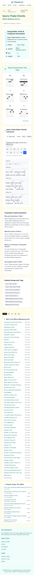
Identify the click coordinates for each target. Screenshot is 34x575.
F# (21, 152)
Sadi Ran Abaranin (9, 440)
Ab (7, 149)
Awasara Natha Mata (10, 329)
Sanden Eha (7, 445)
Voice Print (6, 489)
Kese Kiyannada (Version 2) (12, 362)
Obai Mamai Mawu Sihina (11, 407)
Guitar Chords (5, 541)
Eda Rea (6, 340)
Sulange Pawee (8, 460)
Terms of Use (5, 559)
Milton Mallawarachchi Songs (14, 301)
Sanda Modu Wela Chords (12, 512)
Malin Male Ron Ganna (11, 382)
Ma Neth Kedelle (9, 372)
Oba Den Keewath (9, 397)
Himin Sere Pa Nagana (11, 350)
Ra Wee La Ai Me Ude (10, 432)
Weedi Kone (7, 475)
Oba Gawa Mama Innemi (11, 400)
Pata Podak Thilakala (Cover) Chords (15, 516)
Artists (9, 5)
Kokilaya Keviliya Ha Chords (12, 508)
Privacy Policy (5, 556)
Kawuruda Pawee (9, 355)
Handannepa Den (9, 347)
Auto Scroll (12, 136)
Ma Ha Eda (7, 367)
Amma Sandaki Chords (11, 495)
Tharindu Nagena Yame (11, 467)
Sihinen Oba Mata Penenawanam (13, 452)
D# (11, 152)
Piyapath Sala (8, 430)
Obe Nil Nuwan (8, 410)
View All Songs (8, 478)
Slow (23, 136)
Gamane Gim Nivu (9, 342)
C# (25, 149)
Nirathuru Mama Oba (10, 395)
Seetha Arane (8, 450)
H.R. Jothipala (7, 509)
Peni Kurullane (8, 425)
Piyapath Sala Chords (10, 520)
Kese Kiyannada (8, 360)
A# (14, 149)
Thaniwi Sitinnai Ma (9, 465)
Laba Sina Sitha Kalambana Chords (14, 503)
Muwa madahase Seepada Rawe (13, 390)
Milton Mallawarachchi (12, 11)
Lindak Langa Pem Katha (11, 365)
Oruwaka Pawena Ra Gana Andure (13, 415)
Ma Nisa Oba (8, 375)
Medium (29, 136)
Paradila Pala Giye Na (10, 417)
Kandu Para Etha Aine (10, 352)
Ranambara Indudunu (10, 435)
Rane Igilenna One (9, 437)
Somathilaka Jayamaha (10, 501)
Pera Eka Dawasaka (10, 427)
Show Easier (26, 121)
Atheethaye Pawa (9, 327)
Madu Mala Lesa (9, 377)
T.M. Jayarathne (8, 493)
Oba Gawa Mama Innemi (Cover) (13, 402)
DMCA (3, 561)
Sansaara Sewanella (10, 447)
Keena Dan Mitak (9, 357)
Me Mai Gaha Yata (9, 387)
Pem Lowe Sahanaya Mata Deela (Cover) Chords (19, 487)
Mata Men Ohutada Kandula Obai (13, 385)
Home (4, 5)
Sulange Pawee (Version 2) (12, 462)
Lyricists (29, 5)
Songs (15, 5)
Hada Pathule (8, 345)
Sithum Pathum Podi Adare (12, 457)
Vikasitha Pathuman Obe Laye (13, 472)
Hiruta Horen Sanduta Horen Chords (15, 491)
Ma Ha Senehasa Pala (10, 370)
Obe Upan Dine (8, 412)
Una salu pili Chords (10, 499)
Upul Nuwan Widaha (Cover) (12, 470)
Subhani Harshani (8, 505)
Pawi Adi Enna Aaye (10, 420)
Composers (22, 5)
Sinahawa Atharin (9, 455)
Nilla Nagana (8, 392)
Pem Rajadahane (9, 422)
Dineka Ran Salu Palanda (11, 337)
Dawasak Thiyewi (9, 335)
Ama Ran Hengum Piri (10, 324)
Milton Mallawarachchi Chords (14, 298)
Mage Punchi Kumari (10, 380)
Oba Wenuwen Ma (9, 405)
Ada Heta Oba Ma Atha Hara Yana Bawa (13, 322)
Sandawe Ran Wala (9, 442)
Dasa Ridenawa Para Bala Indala (13, 332)
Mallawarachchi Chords (12, 304)
